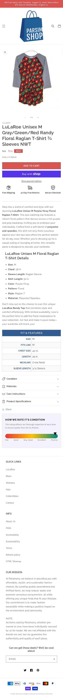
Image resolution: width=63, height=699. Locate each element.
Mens (8, 476)
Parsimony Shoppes (22, 694)
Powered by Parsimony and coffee (41, 694)
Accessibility (12, 535)
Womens (10, 483)
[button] (3, 26)
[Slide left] (25, 117)
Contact (10, 503)
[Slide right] (38, 117)
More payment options (31, 181)
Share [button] (9, 409)
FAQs (8, 528)
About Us (11, 521)
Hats (8, 489)
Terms (9, 548)
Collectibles (12, 496)
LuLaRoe (10, 469)
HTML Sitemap (13, 561)
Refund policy (13, 555)
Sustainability (13, 541)
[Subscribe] (54, 659)
